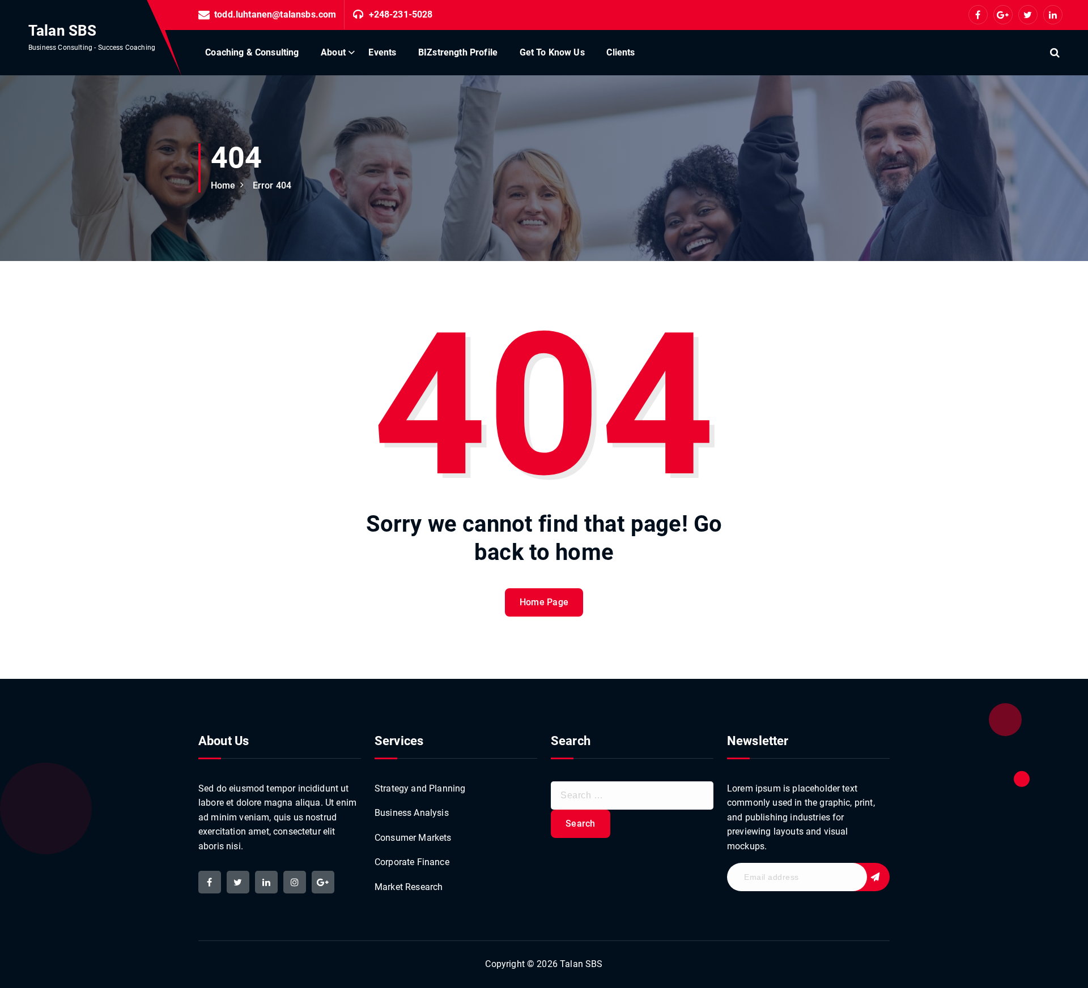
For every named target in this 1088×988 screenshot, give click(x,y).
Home (223, 185)
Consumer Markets (413, 837)
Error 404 (272, 185)
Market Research (409, 887)
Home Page (544, 602)
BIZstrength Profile (458, 52)
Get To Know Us (552, 52)
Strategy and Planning (420, 788)
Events (382, 52)
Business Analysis (412, 812)
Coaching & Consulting (252, 52)
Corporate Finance (412, 862)
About (333, 52)
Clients (620, 52)
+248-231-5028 (401, 14)
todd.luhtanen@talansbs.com (275, 14)
